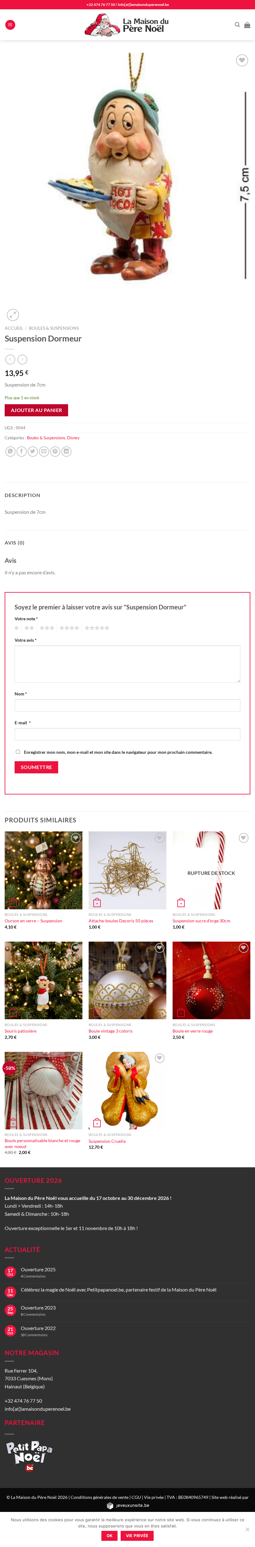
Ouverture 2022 (38, 1328)
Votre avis (26, 640)
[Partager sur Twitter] (33, 451)
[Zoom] (13, 315)
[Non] (247, 1531)
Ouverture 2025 (38, 1269)
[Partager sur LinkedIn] (66, 451)
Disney (73, 437)
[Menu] (10, 25)
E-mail (23, 722)
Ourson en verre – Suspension (33, 920)
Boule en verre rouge (193, 1031)
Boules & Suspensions (54, 328)
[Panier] (247, 25)
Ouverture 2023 (38, 1307)
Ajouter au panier (36, 410)
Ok (110, 1535)
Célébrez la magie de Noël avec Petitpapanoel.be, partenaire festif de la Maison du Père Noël (118, 1289)
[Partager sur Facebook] (21, 451)
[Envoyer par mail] (44, 451)
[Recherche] (237, 25)
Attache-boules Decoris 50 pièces (121, 920)
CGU (136, 1497)
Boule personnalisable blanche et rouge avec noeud (42, 1143)
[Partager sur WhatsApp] (10, 451)
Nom (21, 693)
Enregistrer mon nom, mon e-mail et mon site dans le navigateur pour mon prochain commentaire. (118, 752)
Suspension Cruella (107, 1141)
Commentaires (33, 1276)
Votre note (26, 618)
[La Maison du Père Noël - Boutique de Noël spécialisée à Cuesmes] (127, 25)
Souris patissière (20, 1031)
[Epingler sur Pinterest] (55, 451)
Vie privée (154, 1497)
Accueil (14, 328)
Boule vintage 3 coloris (110, 1031)
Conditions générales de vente (99, 1497)
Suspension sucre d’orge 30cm (201, 920)
